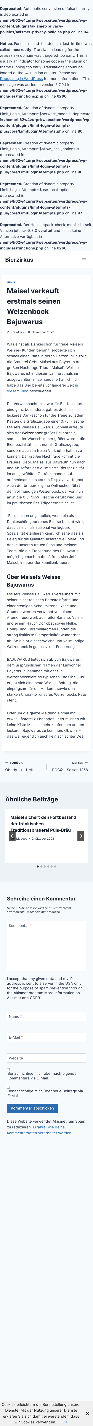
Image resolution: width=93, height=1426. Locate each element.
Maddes (18, 332)
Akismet (21, 993)
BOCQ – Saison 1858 (70, 766)
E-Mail (16, 1037)
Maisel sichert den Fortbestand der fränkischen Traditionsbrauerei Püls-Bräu (43, 824)
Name (15, 1016)
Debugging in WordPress (21, 78)
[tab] (38, 866)
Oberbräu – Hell (19, 766)
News (11, 282)
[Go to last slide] (12, 836)
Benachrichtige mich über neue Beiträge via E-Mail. (45, 1093)
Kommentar (20, 925)
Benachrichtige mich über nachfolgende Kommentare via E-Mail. (42, 1075)
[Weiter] (80, 836)
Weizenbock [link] (32, 433)
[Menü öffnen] (84, 259)
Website (16, 1058)
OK (65, 1422)
